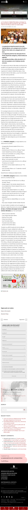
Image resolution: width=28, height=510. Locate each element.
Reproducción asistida (7, 471)
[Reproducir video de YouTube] (14, 281)
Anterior (6, 319)
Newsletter (11, 366)
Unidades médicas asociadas (9, 473)
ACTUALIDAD (4, 478)
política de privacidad (20, 368)
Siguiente (21, 319)
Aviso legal (12, 499)
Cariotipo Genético (22, 444)
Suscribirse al (8, 366)
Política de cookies (5, 499)
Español (23, 497)
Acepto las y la (14, 368)
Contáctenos (4, 461)
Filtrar (14, 16)
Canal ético (3, 501)
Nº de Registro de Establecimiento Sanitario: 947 (12, 502)
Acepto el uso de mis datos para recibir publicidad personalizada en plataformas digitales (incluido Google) (14, 372)
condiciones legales (11, 368)
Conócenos (4, 477)
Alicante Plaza (4, 314)
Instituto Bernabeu (4, 2)
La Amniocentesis (21, 449)
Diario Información (5, 311)
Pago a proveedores (11, 501)
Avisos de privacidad (20, 499)
